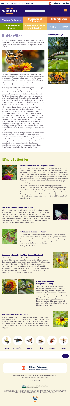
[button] (65, 10)
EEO (37, 379)
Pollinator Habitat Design (11, 27)
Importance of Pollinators (35, 20)
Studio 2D (38, 380)
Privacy (33, 379)
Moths (29, 348)
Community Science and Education (35, 27)
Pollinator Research (58, 27)
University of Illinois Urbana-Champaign (17, 3)
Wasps (63, 348)
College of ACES (53, 375)
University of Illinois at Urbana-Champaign (38, 375)
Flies (41, 348)
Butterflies (17, 348)
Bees (7, 348)
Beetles (52, 348)
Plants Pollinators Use (58, 20)
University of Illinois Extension (20, 375)
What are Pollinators (12, 20)
